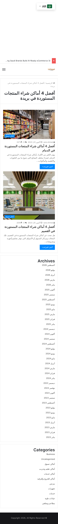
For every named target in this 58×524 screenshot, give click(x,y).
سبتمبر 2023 (49, 398)
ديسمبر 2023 (49, 383)
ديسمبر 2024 (49, 329)
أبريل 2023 (50, 422)
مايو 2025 (50, 309)
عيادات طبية (50, 498)
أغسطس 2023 (48, 403)
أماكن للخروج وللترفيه (46, 479)
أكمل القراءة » (47, 167)
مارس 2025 (50, 314)
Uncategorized (48, 459)
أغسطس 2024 (48, 344)
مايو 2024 (50, 358)
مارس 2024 (50, 368)
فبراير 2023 (50, 432)
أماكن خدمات (49, 474)
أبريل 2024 (50, 363)
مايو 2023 (50, 417)
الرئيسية (49, 83)
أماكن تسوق (50, 464)
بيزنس (52, 483)
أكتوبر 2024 (50, 334)
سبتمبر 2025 (49, 294)
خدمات (52, 493)
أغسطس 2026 (48, 265)
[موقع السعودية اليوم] (51, 69)
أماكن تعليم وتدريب (47, 469)
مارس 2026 (50, 280)
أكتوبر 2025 (50, 289)
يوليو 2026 (50, 270)
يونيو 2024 (50, 353)
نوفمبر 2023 (49, 388)
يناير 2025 (50, 324)
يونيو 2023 (50, 412)
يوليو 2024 (50, 348)
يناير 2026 (50, 285)
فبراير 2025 (50, 319)
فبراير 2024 (50, 373)
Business (51, 454)
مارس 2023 (50, 427)
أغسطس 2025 (48, 299)
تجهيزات (51, 488)
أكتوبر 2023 (50, 393)
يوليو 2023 (50, 407)
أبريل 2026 (50, 275)
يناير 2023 (50, 437)
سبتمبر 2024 (49, 339)
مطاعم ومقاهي (48, 503)
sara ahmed (48, 142)
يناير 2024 (50, 378)
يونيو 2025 (50, 304)
